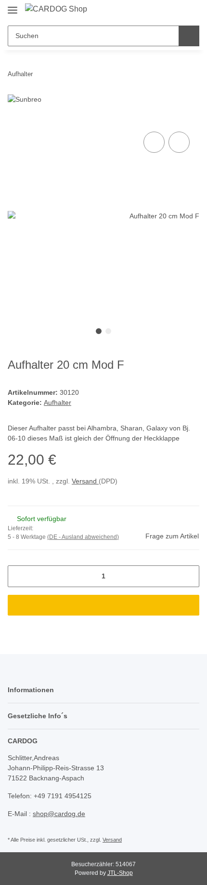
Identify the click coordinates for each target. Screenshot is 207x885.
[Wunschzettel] (175, 10)
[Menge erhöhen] (188, 576)
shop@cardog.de (59, 814)
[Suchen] (189, 36)
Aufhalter (57, 402)
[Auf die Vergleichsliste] (154, 142)
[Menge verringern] (18, 576)
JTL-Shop (120, 873)
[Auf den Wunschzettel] (179, 142)
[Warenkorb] (191, 10)
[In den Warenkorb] (103, 605)
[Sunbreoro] (143, 99)
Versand (85, 481)
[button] (161, 10)
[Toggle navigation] (12, 6)
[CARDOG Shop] (56, 9)
